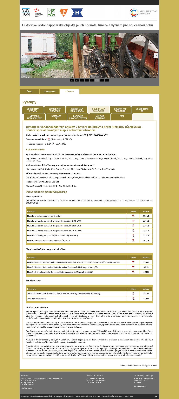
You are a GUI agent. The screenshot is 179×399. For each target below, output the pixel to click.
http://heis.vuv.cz (140, 386)
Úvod (29, 91)
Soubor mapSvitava (33, 110)
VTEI (122, 116)
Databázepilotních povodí (78, 117)
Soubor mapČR (142, 110)
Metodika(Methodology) (34, 117)
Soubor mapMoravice (55, 110)
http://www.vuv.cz (27, 388)
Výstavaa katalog (100, 117)
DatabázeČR (56, 117)
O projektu (49, 91)
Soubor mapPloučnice (120, 110)
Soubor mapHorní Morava (77, 110)
